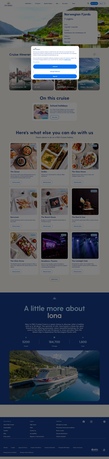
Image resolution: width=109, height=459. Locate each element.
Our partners (36, 62)
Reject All (55, 76)
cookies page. (67, 59)
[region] (55, 63)
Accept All (55, 66)
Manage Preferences (55, 71)
